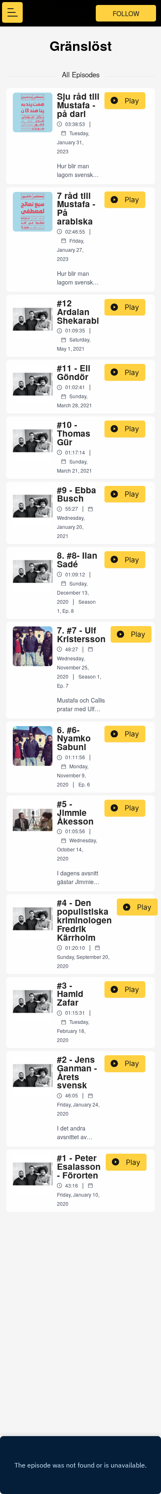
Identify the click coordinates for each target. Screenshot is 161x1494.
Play (132, 100)
